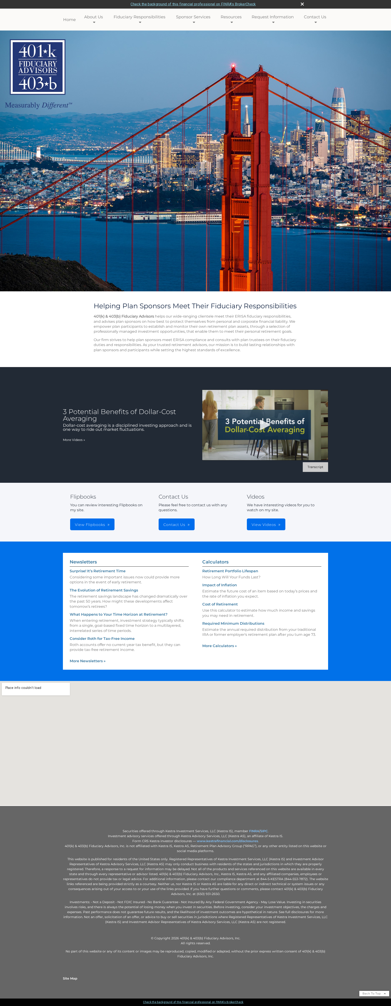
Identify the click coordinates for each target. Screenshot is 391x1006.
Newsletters (83, 562)
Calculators (215, 562)
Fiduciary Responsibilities (139, 16)
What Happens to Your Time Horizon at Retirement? (118, 614)
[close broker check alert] (302, 4)
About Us (93, 16)
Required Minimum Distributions (233, 623)
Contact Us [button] (174, 525)
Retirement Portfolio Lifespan (230, 571)
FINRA (254, 831)
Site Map (70, 978)
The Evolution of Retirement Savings (104, 590)
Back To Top (372, 993)
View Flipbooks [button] (90, 525)
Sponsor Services (193, 16)
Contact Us (315, 16)
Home (69, 19)
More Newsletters (88, 661)
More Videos (74, 439)
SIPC (264, 831)
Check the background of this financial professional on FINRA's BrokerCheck (193, 4)
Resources (231, 16)
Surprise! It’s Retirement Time (98, 571)
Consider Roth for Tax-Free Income (102, 638)
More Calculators (219, 646)
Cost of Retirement (220, 604)
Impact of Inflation (219, 585)
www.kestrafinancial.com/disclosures (227, 841)
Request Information (273, 16)
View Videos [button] (264, 525)
